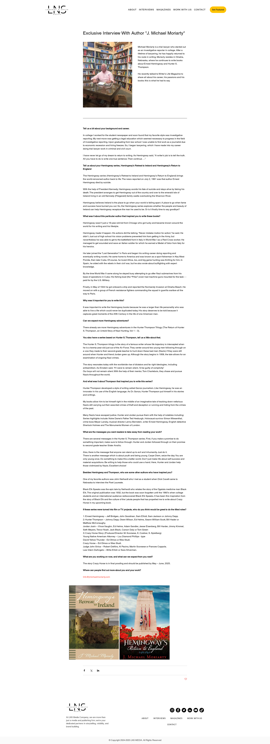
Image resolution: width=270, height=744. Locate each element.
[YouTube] (196, 710)
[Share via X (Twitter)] (91, 670)
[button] (218, 9)
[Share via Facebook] (84, 670)
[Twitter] (184, 710)
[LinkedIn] (190, 710)
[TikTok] (201, 710)
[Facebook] (178, 710)
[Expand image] (94, 622)
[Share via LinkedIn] (98, 670)
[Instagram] (172, 710)
